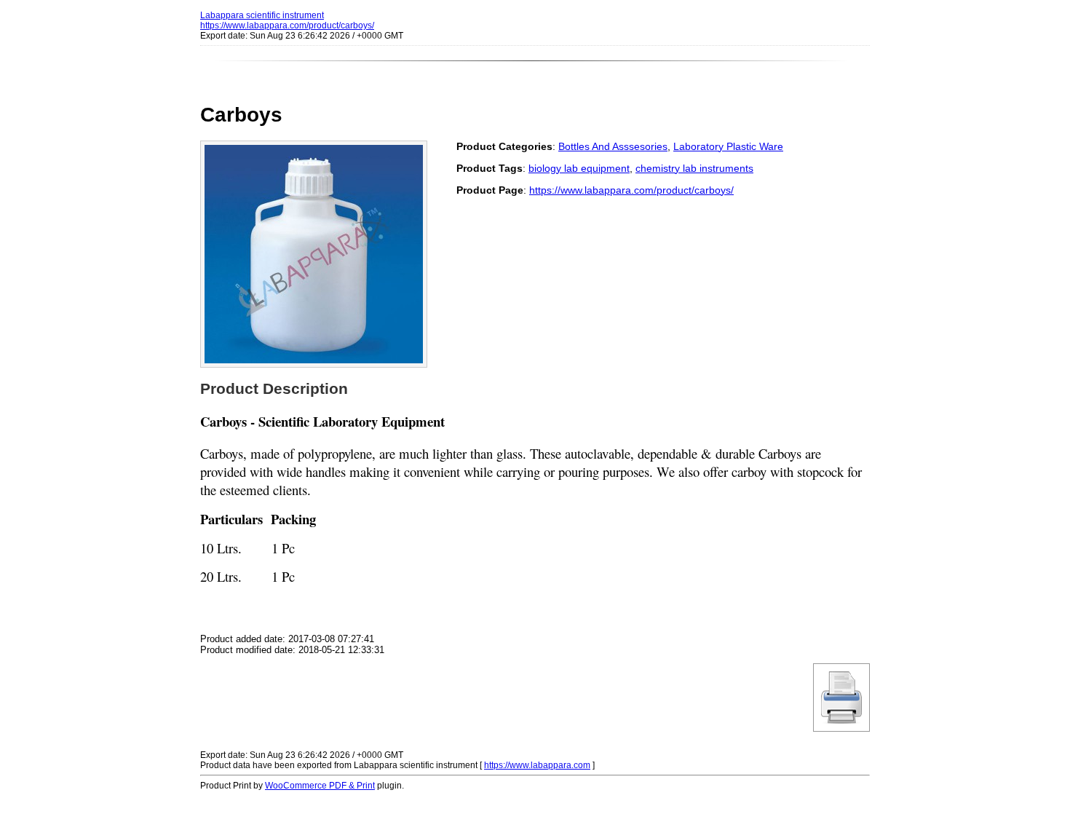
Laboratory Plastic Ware (728, 146)
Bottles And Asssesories (612, 146)
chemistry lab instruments (694, 168)
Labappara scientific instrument (262, 15)
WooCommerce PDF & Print (320, 786)
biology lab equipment (579, 168)
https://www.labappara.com (537, 765)
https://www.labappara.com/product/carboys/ (287, 25)
